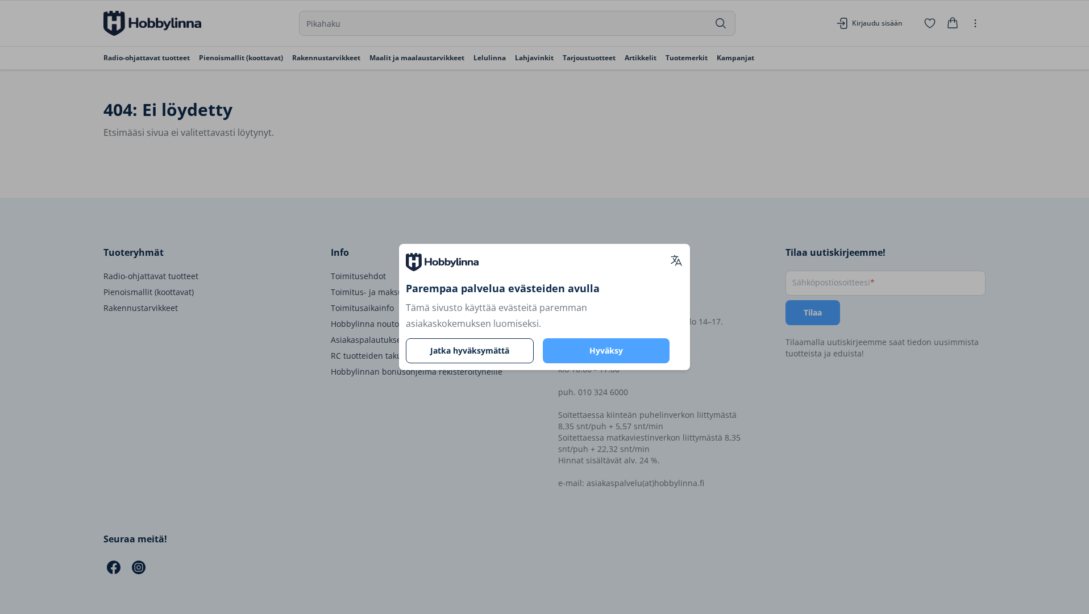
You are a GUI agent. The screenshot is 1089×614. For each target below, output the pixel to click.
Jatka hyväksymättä (469, 350)
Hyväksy (606, 350)
